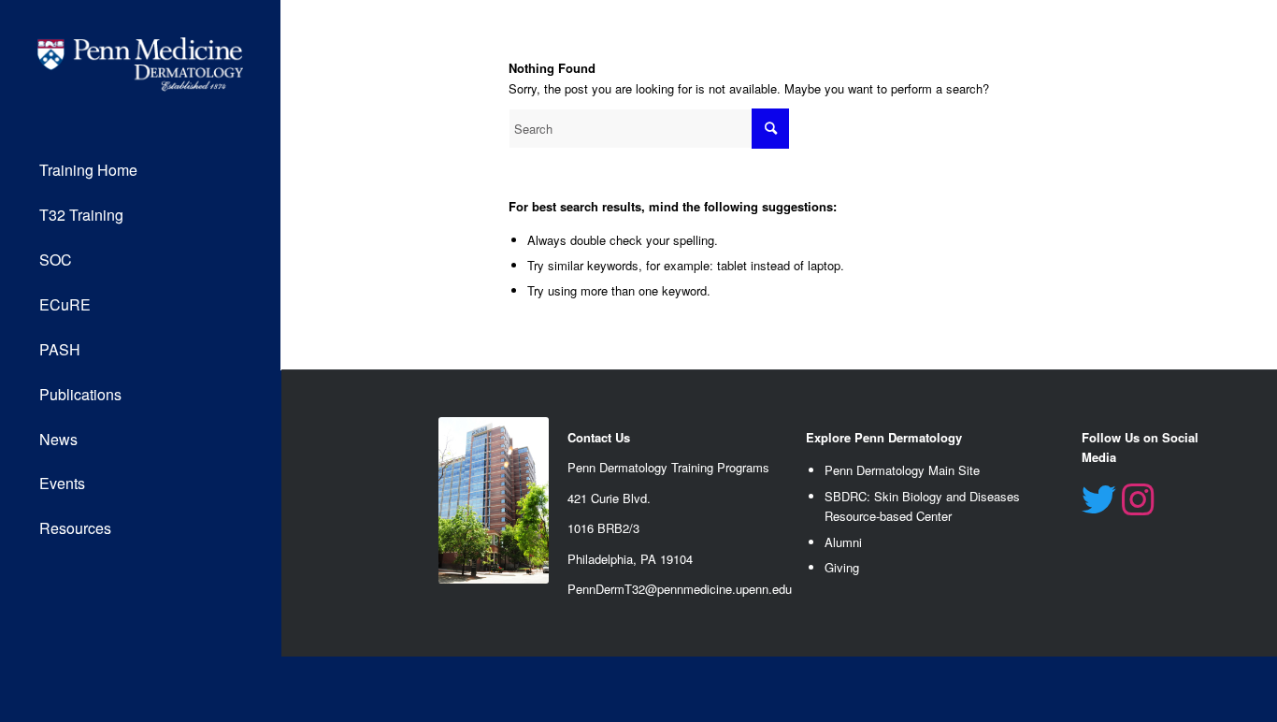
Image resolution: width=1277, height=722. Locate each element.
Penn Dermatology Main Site (902, 470)
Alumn (842, 542)
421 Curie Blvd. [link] (609, 498)
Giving (842, 567)
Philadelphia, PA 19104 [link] (630, 559)
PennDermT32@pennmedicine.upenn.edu (679, 589)
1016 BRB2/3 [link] (603, 528)
